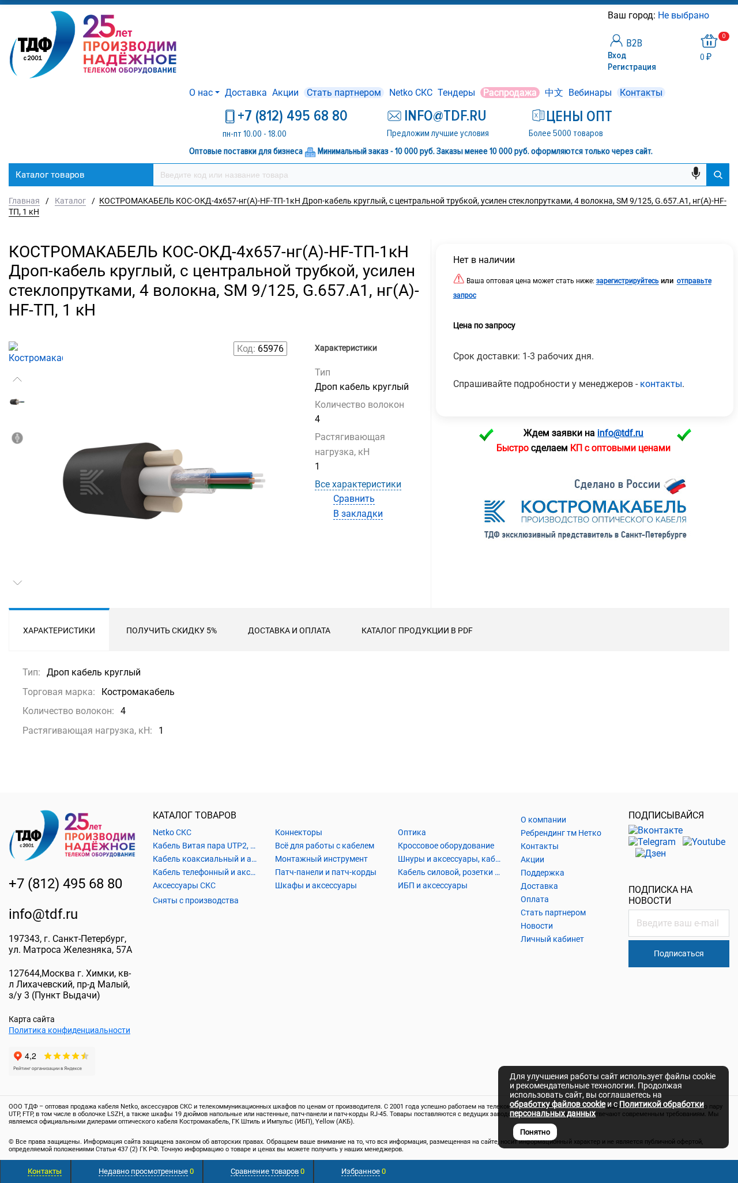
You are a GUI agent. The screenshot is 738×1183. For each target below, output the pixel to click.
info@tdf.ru (43, 914)
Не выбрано (684, 15)
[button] (17, 379)
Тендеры (456, 92)
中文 (554, 92)
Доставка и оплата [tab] (289, 630)
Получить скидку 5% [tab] (171, 630)
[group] (161, 487)
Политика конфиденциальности (69, 1030)
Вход (617, 55)
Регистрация (632, 67)
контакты (661, 383)
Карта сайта (32, 1019)
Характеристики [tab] (59, 630)
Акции (285, 92)
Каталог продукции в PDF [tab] (417, 630)
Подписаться (679, 953)
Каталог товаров (50, 175)
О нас (201, 92)
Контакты (641, 92)
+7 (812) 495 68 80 (293, 116)
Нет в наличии (484, 259)
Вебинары (590, 92)
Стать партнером (344, 92)
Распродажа (510, 92)
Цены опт (579, 116)
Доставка (246, 92)
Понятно (535, 1132)
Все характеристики (358, 484)
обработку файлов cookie (557, 1104)
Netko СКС (410, 92)
